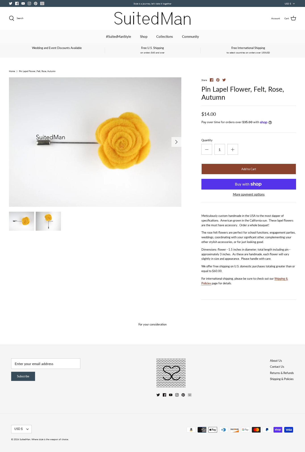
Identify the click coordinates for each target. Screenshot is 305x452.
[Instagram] (29, 3)
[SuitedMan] (152, 18)
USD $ (288, 3)
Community (190, 36)
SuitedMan (25, 439)
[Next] (176, 142)
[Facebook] (17, 3)
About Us (276, 360)
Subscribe (23, 376)
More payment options (249, 194)
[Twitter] (10, 3)
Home (12, 71)
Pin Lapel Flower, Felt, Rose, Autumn (37, 71)
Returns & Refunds (282, 373)
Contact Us (277, 366)
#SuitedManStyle (118, 36)
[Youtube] (23, 3)
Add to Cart (248, 169)
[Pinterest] (35, 3)
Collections (164, 36)
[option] (95, 142)
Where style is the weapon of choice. (50, 439)
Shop (143, 36)
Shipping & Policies (282, 379)
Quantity (207, 140)
